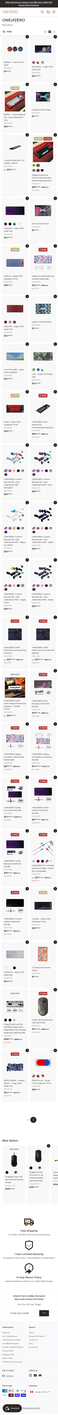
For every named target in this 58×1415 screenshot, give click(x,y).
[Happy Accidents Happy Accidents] (14, 470)
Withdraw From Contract (12, 1362)
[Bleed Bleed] (34, 165)
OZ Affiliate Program (10, 1343)
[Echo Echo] (10, 470)
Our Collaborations (9, 1336)
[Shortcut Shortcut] (38, 165)
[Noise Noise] (38, 170)
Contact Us (33, 1340)
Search (31, 1333)
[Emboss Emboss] (34, 170)
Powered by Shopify (31, 1408)
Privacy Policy (7, 1351)
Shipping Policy (8, 1354)
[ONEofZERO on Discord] (40, 1375)
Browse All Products (37, 1336)
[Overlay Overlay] (42, 170)
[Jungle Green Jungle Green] (22, 470)
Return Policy (7, 1358)
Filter (9, 31)
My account (33, 1347)
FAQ (31, 1343)
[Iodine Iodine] (18, 470)
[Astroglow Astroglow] (6, 470)
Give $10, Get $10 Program (12, 1347)
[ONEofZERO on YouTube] (35, 1375)
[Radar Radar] (6, 474)
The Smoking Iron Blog (11, 1340)
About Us (6, 1333)
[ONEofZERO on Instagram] (30, 1375)
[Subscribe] (44, 1313)
